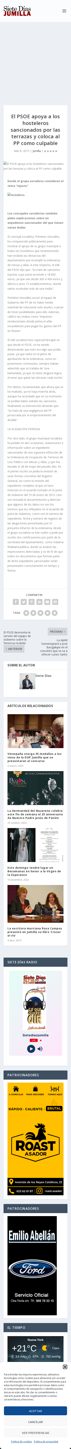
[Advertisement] (35, 59)
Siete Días (43, 676)
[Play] (31, 1049)
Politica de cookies (21, 1441)
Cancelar (35, 1422)
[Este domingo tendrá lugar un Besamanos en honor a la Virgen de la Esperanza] (35, 845)
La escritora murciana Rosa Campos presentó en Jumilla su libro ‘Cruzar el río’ (34, 931)
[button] (65, 1367)
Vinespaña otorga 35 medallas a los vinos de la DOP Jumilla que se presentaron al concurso (34, 757)
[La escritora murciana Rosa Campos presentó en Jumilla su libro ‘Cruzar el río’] (35, 903)
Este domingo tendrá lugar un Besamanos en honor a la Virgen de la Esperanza (34, 871)
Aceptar (35, 1411)
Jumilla (37, 151)
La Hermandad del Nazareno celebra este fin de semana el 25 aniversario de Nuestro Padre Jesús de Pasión (35, 814)
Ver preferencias (35, 1433)
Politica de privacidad (46, 1441)
